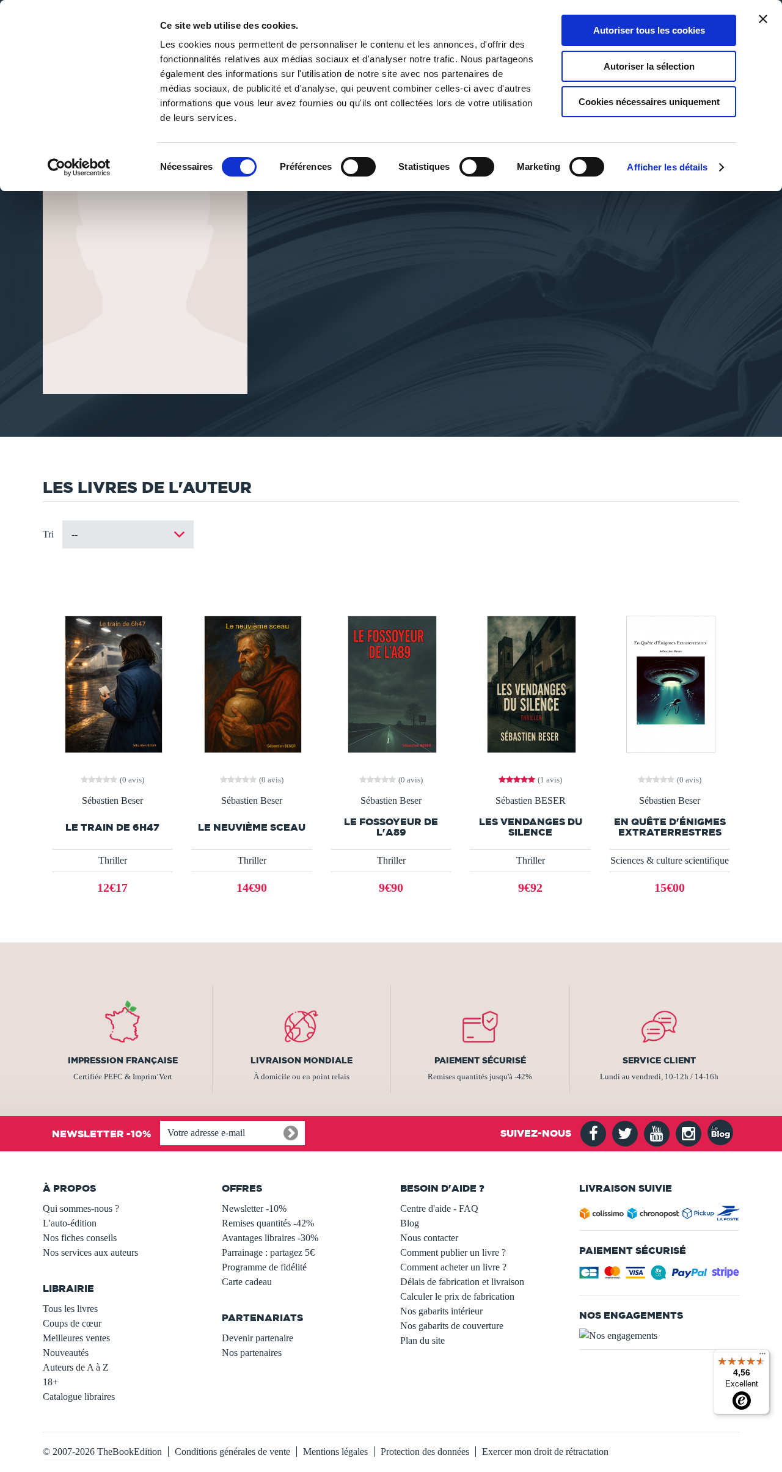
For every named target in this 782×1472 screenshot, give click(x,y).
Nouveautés (66, 1352)
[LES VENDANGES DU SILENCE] (530, 683)
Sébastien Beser (112, 801)
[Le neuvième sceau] (252, 683)
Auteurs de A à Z (76, 1367)
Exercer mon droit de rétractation (545, 1451)
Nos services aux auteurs (90, 1252)
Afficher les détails (667, 167)
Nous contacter (429, 1238)
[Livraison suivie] (659, 1215)
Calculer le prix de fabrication (457, 1296)
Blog (409, 1223)
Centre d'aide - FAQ (439, 1208)
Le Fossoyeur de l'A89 (391, 827)
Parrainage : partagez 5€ (268, 1252)
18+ (50, 1382)
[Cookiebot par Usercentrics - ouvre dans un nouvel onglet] (79, 167)
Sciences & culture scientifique (669, 860)
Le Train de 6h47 (112, 827)
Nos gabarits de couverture (451, 1326)
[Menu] (762, 1356)
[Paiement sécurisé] (659, 1276)
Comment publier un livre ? (453, 1252)
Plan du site (422, 1340)
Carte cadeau (247, 1282)
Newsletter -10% (254, 1208)
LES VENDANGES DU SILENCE (530, 827)
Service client (659, 1060)
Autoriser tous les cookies (649, 30)
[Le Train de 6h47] (112, 683)
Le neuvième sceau (251, 827)
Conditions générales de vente (232, 1451)
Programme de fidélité (264, 1267)
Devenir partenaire (257, 1338)
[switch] (358, 167)
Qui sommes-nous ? (81, 1208)
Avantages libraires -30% (270, 1238)
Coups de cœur (72, 1323)
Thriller (112, 860)
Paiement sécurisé (480, 1060)
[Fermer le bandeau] (763, 19)
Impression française (123, 1060)
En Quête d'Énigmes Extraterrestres (670, 827)
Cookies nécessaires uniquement (649, 102)
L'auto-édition (70, 1223)
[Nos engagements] (659, 1335)
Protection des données (425, 1451)
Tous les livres (70, 1308)
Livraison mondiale (301, 1060)
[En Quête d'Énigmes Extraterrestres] (669, 683)
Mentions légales (335, 1451)
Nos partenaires (252, 1352)
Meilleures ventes (76, 1338)
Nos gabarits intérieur (441, 1311)
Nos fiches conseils (80, 1238)
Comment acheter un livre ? (453, 1267)
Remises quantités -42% (268, 1223)
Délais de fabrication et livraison (462, 1282)
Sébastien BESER (530, 801)
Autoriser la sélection (649, 66)
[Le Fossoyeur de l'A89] (391, 683)
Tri (48, 534)
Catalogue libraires (79, 1396)
